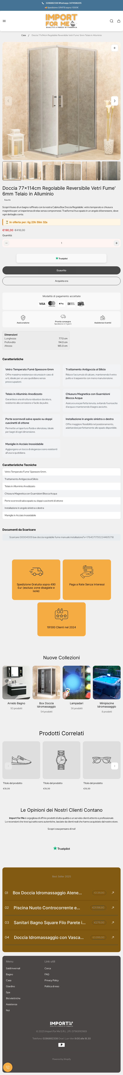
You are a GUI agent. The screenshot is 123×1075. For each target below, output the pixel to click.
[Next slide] (114, 101)
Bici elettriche (13, 998)
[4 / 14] (71, 170)
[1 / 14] (12, 170)
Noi (8, 1010)
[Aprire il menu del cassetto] (4, 21)
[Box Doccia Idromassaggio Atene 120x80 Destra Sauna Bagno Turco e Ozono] (61, 892)
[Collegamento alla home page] (61, 1024)
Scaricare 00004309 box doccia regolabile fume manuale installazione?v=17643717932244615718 (61, 537)
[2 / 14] (31, 170)
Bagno (9, 974)
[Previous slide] (8, 101)
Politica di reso (52, 986)
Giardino (10, 986)
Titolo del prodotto (12, 783)
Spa (8, 992)
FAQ (47, 974)
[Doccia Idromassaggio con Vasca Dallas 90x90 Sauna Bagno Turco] (61, 937)
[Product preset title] (21, 760)
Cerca (48, 968)
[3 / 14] (51, 170)
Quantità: (7, 235)
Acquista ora (61, 281)
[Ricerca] (111, 21)
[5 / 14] (91, 170)
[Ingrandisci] (114, 48)
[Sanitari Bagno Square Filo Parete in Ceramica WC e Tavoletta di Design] (61, 922)
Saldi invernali (13, 968)
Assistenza (11, 1004)
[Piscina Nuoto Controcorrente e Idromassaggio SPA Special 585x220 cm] (61, 907)
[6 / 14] (111, 170)
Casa (23, 35)
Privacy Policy (52, 980)
